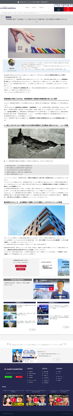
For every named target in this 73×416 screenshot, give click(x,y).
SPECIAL (34, 7)
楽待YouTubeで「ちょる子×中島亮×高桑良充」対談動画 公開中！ (34, 2)
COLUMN (5, 12)
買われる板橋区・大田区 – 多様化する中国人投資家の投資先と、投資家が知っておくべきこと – (26, 323)
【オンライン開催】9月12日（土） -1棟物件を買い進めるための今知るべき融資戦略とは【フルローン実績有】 (59, 307)
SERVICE (27, 7)
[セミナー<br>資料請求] (68, 8)
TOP (2, 12)
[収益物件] (58, 8)
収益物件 (58, 10)
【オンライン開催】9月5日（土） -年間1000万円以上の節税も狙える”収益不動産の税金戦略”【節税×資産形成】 (59, 317)
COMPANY (41, 7)
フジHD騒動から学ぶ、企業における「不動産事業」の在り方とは (26, 314)
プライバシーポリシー (66, 413)
